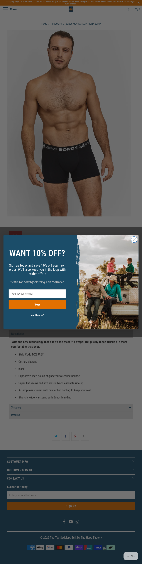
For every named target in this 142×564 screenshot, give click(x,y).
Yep (37, 304)
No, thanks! (37, 315)
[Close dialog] (134, 240)
